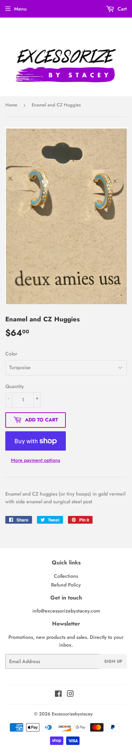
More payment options (35, 460)
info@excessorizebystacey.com (66, 610)
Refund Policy (66, 584)
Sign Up (113, 661)
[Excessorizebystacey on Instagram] (70, 694)
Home (11, 105)
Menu (20, 8)
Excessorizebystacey (72, 714)
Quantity (14, 386)
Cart (121, 8)
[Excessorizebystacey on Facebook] (58, 694)
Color (11, 353)
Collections (66, 576)
